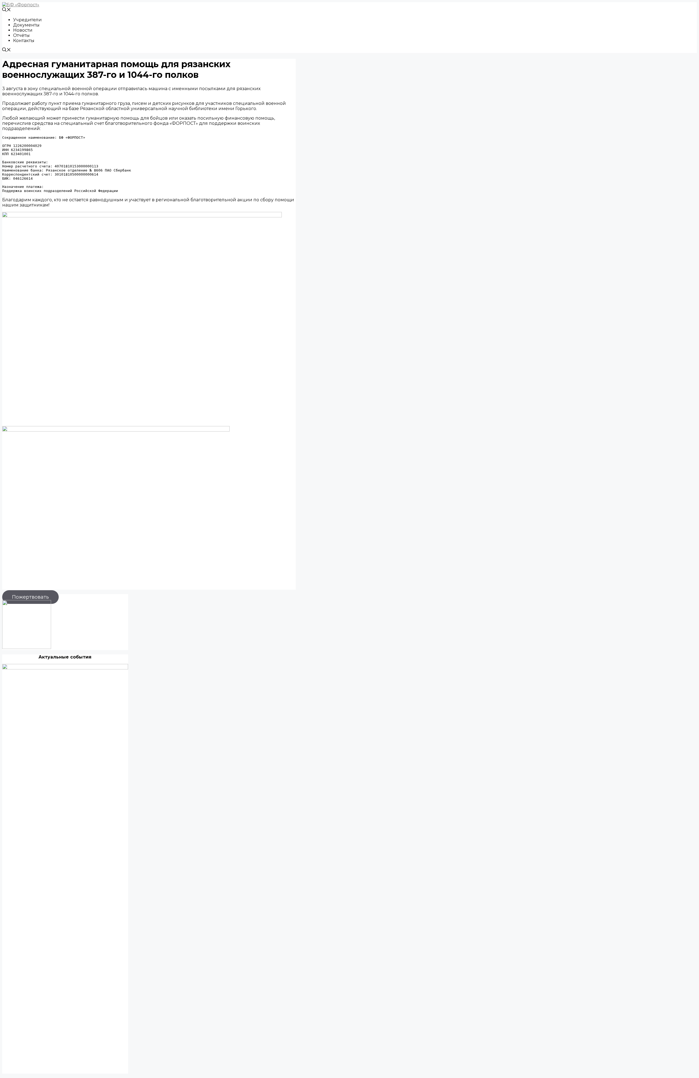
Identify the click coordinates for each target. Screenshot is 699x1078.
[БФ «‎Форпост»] (20, 4)
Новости (22, 30)
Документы (26, 25)
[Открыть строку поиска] (6, 10)
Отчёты (21, 35)
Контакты (23, 40)
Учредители (27, 19)
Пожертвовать (30, 597)
